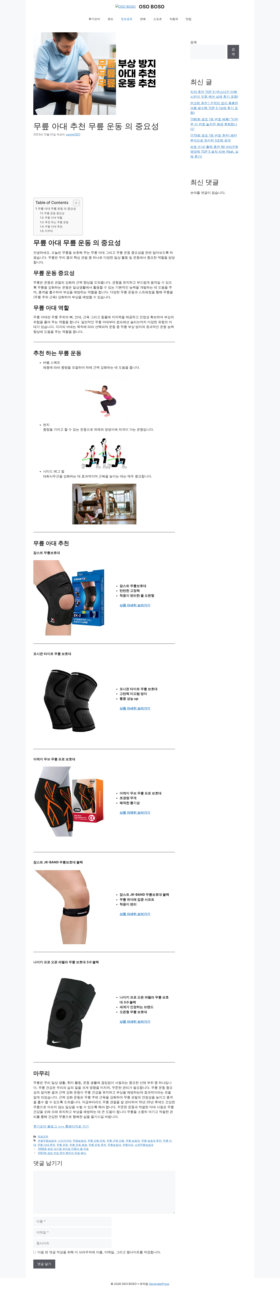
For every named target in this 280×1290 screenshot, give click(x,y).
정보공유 (126, 19)
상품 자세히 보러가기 (135, 605)
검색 (193, 42)
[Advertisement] (104, 169)
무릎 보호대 (133, 1140)
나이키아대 (64, 1140)
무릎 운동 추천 (97, 1144)
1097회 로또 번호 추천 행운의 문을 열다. (62, 1153)
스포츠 (157, 19)
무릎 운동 (62, 1144)
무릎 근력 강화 (115, 1140)
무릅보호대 (79, 1140)
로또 (110, 19)
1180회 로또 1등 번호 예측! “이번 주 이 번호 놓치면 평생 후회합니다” (214, 124)
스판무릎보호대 (144, 1144)
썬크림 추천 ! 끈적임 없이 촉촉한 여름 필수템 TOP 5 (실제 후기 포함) (214, 108)
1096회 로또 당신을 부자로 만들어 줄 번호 (63, 1148)
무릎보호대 (114, 1144)
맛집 (188, 19)
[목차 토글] (74, 203)
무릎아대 (127, 1144)
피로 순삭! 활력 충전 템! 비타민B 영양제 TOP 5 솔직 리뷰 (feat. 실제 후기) (214, 151)
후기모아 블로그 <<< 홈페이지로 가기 (61, 1126)
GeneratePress (159, 1284)
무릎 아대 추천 (53, 226)
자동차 (174, 19)
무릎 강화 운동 (96, 1140)
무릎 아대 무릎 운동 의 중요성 (57, 208)
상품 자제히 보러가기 (135, 812)
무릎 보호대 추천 (151, 1140)
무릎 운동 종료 (78, 1144)
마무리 (49, 230)
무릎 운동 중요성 (54, 213)
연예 (143, 19)
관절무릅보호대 (47, 1140)
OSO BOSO (152, 7)
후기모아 (94, 19)
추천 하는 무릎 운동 (57, 222)
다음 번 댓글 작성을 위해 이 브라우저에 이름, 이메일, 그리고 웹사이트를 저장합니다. (99, 1252)
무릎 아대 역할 (53, 217)
